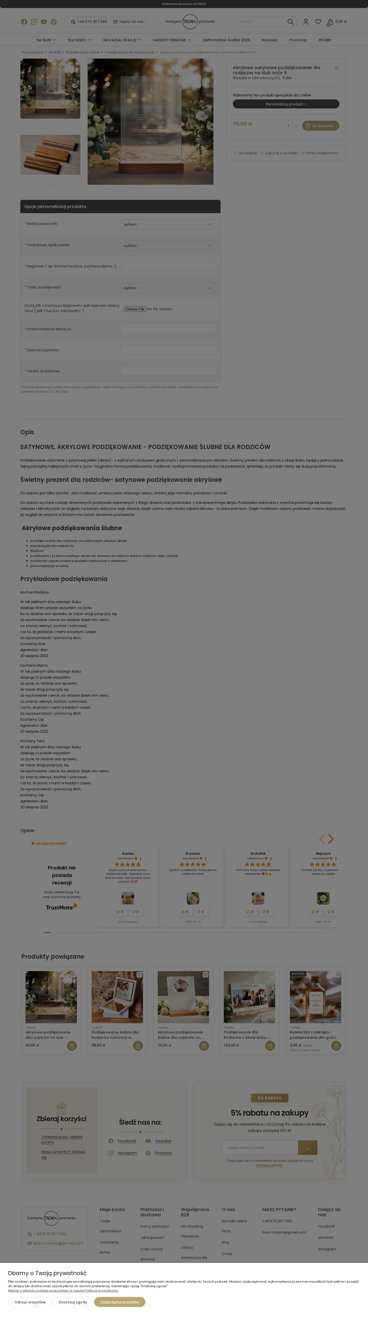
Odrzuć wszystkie (30, 1302)
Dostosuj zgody (73, 1302)
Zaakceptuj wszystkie (119, 1302)
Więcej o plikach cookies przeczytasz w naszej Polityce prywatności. (63, 1290)
